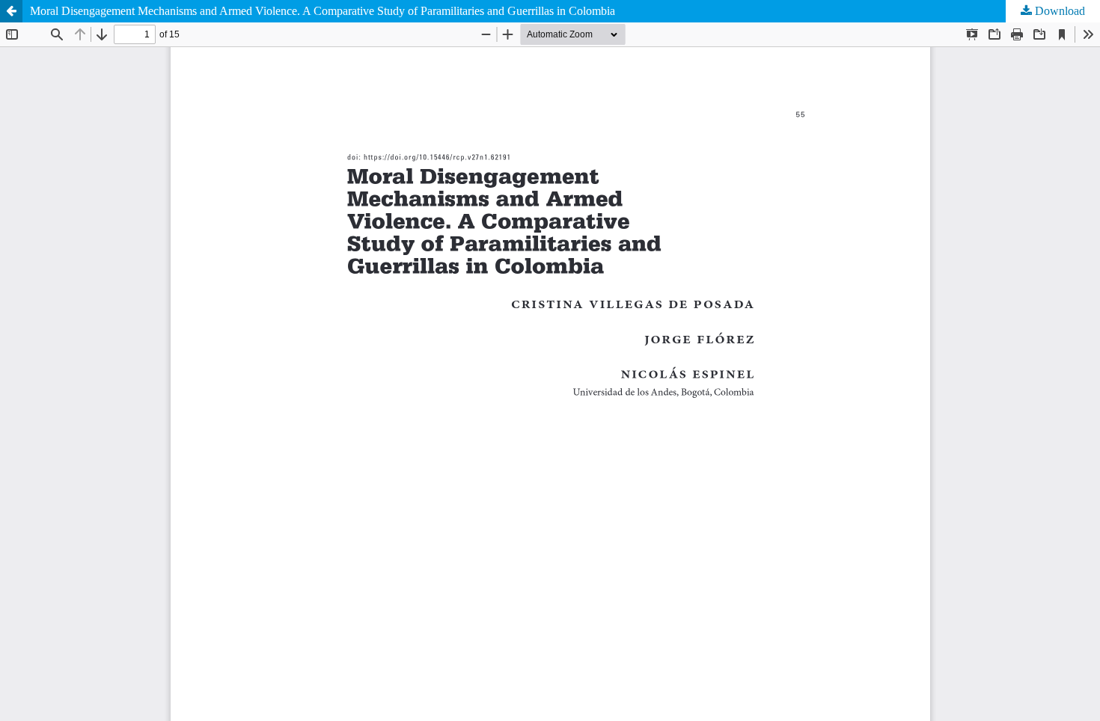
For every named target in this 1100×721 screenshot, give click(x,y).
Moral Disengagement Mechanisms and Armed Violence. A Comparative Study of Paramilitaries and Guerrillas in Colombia (322, 10)
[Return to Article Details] (11, 11)
